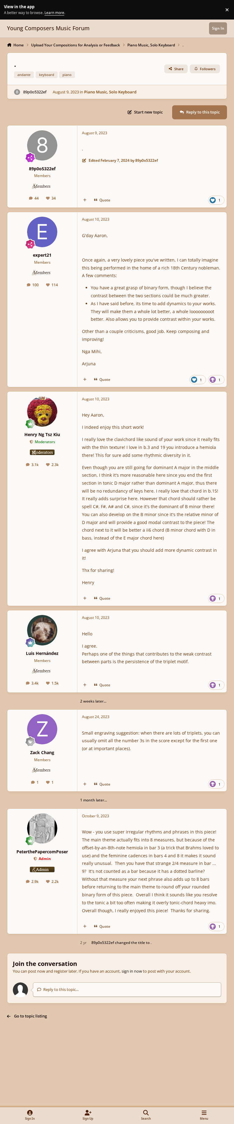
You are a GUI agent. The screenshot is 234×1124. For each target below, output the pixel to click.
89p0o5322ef (35, 92)
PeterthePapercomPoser (42, 852)
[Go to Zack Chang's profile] (42, 729)
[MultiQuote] (85, 200)
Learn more (10, 9)
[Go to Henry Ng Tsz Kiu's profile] (42, 411)
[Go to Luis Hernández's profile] (42, 630)
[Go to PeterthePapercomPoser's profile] (42, 828)
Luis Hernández (42, 653)
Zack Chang (42, 752)
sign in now (132, 971)
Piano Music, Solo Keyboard (110, 92)
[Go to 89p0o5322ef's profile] (17, 92)
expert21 (42, 255)
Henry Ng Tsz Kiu (42, 434)
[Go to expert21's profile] (42, 232)
